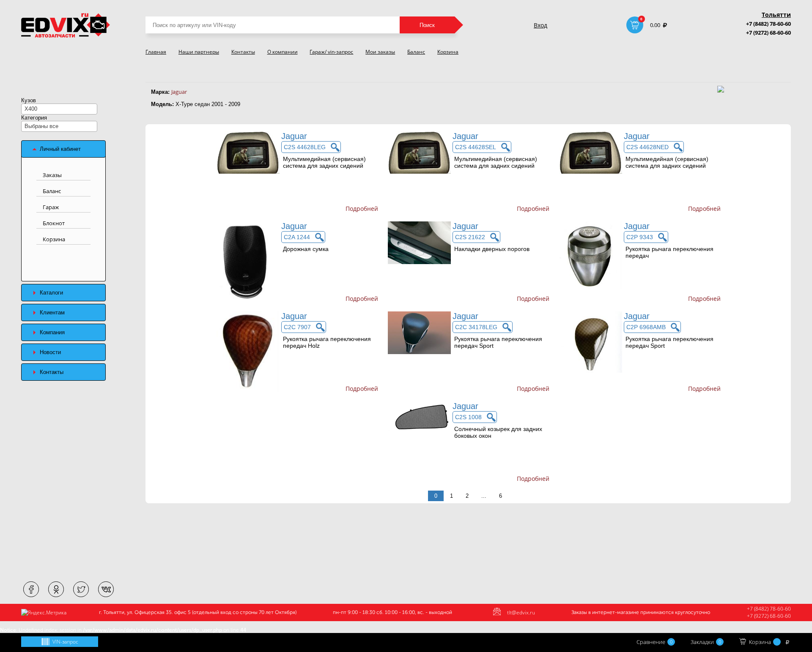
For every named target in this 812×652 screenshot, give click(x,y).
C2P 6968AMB (646, 327)
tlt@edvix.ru (521, 612)
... (483, 496)
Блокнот (54, 223)
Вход (540, 25)
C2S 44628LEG (305, 147)
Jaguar (179, 91)
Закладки (706, 642)
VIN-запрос (65, 641)
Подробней (362, 209)
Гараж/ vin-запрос (331, 51)
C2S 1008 (468, 417)
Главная (155, 51)
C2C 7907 (297, 327)
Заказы (52, 175)
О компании (282, 51)
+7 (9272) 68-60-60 (768, 32)
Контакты (243, 51)
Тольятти (776, 15)
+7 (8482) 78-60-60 (768, 23)
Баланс (416, 51)
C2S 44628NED (647, 147)
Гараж (51, 207)
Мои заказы (380, 51)
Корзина (447, 51)
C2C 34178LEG (476, 327)
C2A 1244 (297, 237)
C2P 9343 (639, 237)
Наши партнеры (198, 51)
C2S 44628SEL (475, 147)
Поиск (427, 25)
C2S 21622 (470, 237)
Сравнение (654, 642)
